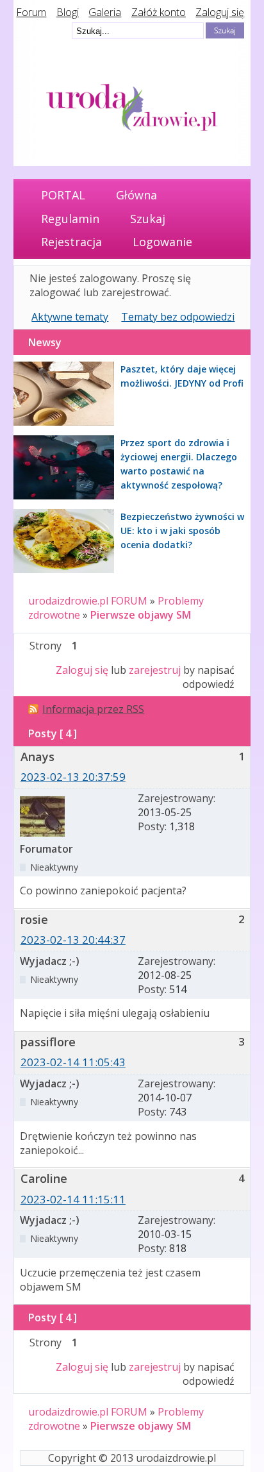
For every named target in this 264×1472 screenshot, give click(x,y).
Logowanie (162, 241)
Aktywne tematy (69, 317)
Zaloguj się (219, 12)
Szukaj (147, 218)
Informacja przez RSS (93, 709)
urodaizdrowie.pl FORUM (87, 601)
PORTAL (63, 195)
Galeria (104, 12)
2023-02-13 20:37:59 (73, 776)
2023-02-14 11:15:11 (73, 1199)
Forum (31, 12)
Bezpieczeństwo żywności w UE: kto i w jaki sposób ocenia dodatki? (182, 530)
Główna (136, 195)
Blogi (67, 12)
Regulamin (70, 218)
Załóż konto (158, 12)
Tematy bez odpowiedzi (178, 317)
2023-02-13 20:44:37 (73, 939)
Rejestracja (71, 241)
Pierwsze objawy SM (140, 615)
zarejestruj (155, 670)
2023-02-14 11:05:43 (73, 1062)
